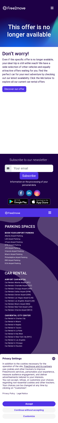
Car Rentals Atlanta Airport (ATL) (17, 283)
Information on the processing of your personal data (29, 183)
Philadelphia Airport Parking (16, 257)
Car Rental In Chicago (13, 343)
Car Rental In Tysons (13, 328)
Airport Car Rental (15, 279)
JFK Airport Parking (12, 248)
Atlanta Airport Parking (14, 236)
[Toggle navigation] (52, 8)
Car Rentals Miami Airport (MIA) (17, 304)
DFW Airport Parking (13, 245)
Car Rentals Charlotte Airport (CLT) (18, 286)
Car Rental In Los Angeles (15, 340)
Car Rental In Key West (14, 334)
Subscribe (29, 176)
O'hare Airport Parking (14, 242)
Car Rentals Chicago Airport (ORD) (18, 289)
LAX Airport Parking (12, 239)
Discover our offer (14, 89)
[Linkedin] (29, 193)
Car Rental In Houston (13, 346)
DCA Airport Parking (13, 263)
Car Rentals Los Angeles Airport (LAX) (20, 301)
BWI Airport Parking (12, 260)
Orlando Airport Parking (14, 251)
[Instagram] (37, 193)
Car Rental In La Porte (13, 331)
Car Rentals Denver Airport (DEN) (18, 295)
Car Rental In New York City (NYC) (18, 337)
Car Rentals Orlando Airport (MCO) (18, 310)
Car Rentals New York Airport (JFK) (18, 307)
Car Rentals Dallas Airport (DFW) (18, 292)
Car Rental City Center (17, 315)
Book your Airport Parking (19, 233)
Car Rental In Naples (13, 325)
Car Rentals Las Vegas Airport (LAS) (19, 298)
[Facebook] (21, 193)
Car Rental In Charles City (15, 319)
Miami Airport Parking (13, 254)
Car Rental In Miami (13, 322)
